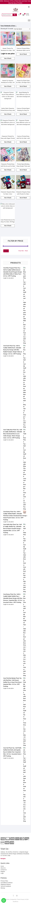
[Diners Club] (22, 839)
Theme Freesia (20, 899)
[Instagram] (17, 896)
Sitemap (3, 888)
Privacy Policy (4, 881)
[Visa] (12, 839)
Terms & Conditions (6, 886)
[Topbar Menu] (29, 7)
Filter (6, 251)
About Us (3, 868)
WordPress (15, 901)
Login (2, 873)
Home (2, 866)
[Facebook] (13, 896)
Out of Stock (7, 58)
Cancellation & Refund (6, 882)
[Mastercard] (7, 839)
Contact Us (4, 869)
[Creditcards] (2, 843)
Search (15, 15)
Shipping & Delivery (6, 884)
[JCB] (12, 843)
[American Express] (3, 839)
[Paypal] (17, 839)
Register (3, 871)
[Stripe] (7, 843)
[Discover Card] (27, 839)
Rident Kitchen (6, 899)
